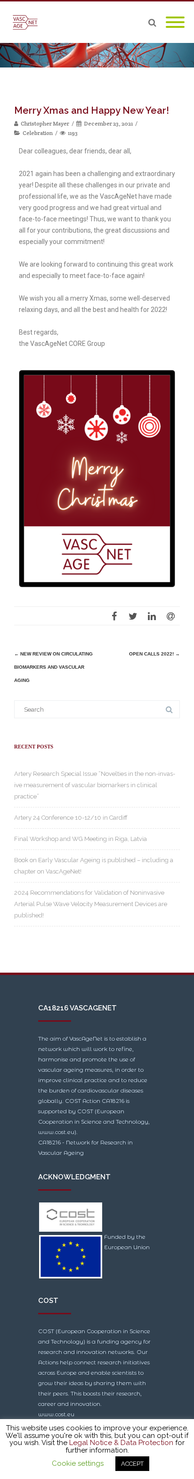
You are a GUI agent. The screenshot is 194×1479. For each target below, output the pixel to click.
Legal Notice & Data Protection (121, 1442)
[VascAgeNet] (27, 22)
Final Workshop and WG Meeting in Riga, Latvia (80, 838)
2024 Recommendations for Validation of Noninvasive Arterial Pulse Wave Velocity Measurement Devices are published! (90, 904)
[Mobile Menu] (175, 23)
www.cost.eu (56, 1414)
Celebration (38, 132)
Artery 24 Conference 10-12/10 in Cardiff (71, 817)
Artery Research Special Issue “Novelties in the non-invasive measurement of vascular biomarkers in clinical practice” (94, 785)
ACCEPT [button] (132, 1463)
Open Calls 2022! (154, 653)
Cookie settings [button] (78, 1463)
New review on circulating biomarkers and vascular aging (53, 667)
